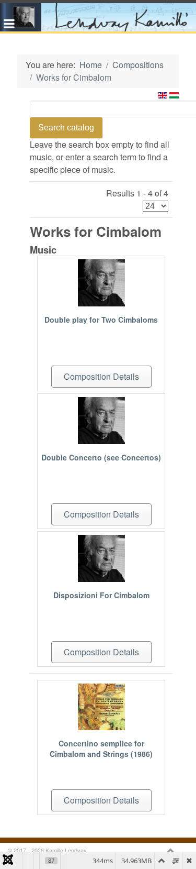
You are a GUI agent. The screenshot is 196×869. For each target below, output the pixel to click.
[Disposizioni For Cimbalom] (101, 557)
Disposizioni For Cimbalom (101, 595)
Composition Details (101, 376)
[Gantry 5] (98, 17)
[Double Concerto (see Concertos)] (101, 419)
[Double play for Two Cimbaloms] (101, 282)
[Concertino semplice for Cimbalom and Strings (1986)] (101, 706)
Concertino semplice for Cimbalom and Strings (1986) (101, 748)
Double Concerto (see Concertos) (101, 457)
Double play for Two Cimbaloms (101, 319)
